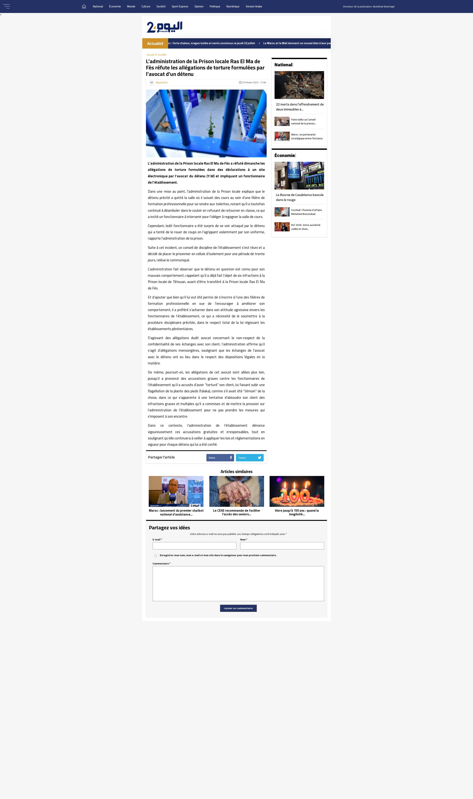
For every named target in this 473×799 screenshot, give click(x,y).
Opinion (199, 6)
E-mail (157, 539)
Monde (131, 6)
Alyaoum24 (161, 82)
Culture (146, 6)
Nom (243, 539)
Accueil (150, 54)
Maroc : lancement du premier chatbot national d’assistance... (176, 512)
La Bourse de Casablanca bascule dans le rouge (300, 197)
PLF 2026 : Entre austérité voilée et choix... (305, 227)
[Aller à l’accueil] (164, 27)
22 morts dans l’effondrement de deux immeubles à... (300, 107)
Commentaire (162, 563)
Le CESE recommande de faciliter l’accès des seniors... (236, 512)
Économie (115, 6)
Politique (215, 6)
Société (161, 6)
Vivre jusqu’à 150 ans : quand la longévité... (297, 512)
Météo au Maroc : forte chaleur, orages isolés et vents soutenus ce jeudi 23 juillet (172, 43)
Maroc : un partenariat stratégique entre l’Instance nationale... (307, 137)
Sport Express (180, 6)
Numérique (233, 6)
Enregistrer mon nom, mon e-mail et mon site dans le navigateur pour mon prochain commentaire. (218, 555)
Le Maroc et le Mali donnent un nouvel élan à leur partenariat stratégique (280, 43)
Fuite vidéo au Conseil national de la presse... (303, 122)
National (98, 6)
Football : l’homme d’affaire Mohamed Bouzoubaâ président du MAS (306, 212)
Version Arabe (254, 6)
